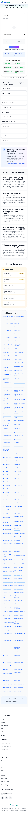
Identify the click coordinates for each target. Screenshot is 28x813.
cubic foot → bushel (18, 615)
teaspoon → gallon (7, 575)
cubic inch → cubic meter (8, 622)
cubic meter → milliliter (19, 362)
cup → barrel (5, 513)
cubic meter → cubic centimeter (7, 366)
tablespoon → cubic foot (7, 560)
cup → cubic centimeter (19, 495)
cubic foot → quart (18, 600)
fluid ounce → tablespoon (17, 529)
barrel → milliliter (17, 644)
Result (4, 38)
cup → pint (5, 502)
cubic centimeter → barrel (7, 416)
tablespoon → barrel (7, 563)
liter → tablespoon (18, 330)
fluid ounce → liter (7, 517)
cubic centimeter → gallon (18, 395)
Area (2, 728)
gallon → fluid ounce (7, 432)
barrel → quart (17, 651)
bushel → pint (6, 680)
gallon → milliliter (6, 420)
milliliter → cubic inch (18, 355)
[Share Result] (19, 41)
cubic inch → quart (18, 626)
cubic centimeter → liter (8, 390)
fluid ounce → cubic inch (8, 536)
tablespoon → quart (18, 548)
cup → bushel (17, 513)
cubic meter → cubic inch (19, 383)
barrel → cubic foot (18, 662)
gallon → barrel (17, 439)
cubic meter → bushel (19, 387)
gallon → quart (17, 424)
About (2, 760)
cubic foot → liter (6, 592)
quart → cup (17, 453)
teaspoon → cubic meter (8, 571)
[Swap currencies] (14, 27)
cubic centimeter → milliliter (18, 391)
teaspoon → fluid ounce (8, 582)
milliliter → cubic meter (8, 344)
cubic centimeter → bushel (18, 416)
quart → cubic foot (18, 460)
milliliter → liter (17, 340)
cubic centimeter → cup (8, 403)
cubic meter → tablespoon (6, 378)
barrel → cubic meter (7, 647)
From (4, 12)
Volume (3, 732)
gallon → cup (17, 428)
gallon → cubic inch (7, 439)
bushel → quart (17, 677)
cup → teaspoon (18, 506)
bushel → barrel (17, 691)
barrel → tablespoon (18, 658)
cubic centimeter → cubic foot (7, 412)
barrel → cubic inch (7, 665)
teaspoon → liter (6, 567)
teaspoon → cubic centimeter (18, 571)
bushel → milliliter (18, 669)
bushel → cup (17, 680)
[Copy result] (23, 41)
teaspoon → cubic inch (19, 585)
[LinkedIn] (2, 797)
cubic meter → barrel (7, 387)
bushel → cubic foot (18, 687)
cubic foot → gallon (7, 600)
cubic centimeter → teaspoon (18, 408)
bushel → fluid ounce (7, 684)
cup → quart (17, 499)
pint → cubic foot (18, 485)
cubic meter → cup (7, 374)
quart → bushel (6, 467)
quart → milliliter (6, 446)
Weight (3, 722)
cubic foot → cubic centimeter (18, 596)
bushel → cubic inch (7, 691)
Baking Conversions (6, 746)
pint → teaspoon (6, 485)
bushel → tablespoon (19, 684)
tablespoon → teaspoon (19, 555)
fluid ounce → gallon (18, 521)
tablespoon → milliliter (19, 316)
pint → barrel (17, 488)
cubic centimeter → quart (7, 399)
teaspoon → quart (18, 575)
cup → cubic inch (18, 509)
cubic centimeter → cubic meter (7, 395)
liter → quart (17, 323)
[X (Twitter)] (10, 797)
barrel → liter (5, 644)
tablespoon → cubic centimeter (18, 544)
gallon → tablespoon (19, 432)
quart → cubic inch (7, 464)
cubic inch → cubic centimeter (18, 622)
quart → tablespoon (18, 457)
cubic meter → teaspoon (19, 378)
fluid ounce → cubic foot (19, 533)
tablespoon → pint (7, 551)
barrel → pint (5, 655)
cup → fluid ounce (18, 502)
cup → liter (16, 492)
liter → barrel (17, 337)
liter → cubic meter (18, 319)
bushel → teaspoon (7, 687)
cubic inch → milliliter (18, 618)
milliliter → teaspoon (18, 352)
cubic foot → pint (6, 603)
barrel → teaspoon (7, 662)
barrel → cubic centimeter (17, 648)
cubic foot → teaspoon (8, 611)
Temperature (4, 725)
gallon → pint (5, 428)
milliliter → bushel (18, 359)
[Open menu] (25, 2)
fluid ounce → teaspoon (8, 533)
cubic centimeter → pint (19, 399)
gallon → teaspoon (7, 435)
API (2, 767)
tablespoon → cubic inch (19, 559)
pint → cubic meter (18, 471)
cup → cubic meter (7, 495)
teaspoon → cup (18, 578)
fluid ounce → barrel (18, 536)
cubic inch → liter (6, 618)
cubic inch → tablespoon (19, 633)
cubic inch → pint (6, 630)
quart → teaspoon (7, 460)
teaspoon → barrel (7, 589)
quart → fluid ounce (7, 457)
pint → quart (5, 478)
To (3, 31)
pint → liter (16, 467)
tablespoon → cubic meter (7, 544)
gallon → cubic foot (18, 435)
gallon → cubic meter (19, 420)
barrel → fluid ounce (7, 658)
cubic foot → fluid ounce (8, 607)
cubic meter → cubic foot (7, 383)
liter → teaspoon (6, 333)
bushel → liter (6, 669)
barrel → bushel (17, 665)
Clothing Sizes (4, 749)
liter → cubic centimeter (8, 323)
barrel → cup (17, 655)
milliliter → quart (17, 348)
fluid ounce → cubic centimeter (7, 521)
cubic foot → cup (18, 603)
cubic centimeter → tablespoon (7, 408)
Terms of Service (5, 781)
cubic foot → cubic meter (7, 596)
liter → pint (5, 326)
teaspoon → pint (6, 578)
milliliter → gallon (6, 348)
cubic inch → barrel (7, 640)
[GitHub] (6, 797)
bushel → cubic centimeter (17, 673)
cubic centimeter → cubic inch (18, 412)
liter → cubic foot (18, 333)
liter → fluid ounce (7, 330)
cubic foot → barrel (7, 615)
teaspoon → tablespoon (19, 582)
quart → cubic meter (18, 446)
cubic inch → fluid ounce (8, 633)
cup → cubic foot (6, 509)
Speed (3, 735)
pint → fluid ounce (7, 481)
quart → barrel (17, 464)
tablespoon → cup (18, 551)
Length (3, 719)
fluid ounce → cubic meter (18, 517)
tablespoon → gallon (7, 548)
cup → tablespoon (7, 506)
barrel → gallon (6, 651)
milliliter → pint (6, 352)
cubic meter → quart (7, 370)
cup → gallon (5, 499)
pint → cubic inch (6, 488)
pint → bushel (6, 492)
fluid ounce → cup (7, 529)
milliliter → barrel (6, 359)
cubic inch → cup (18, 630)
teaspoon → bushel (18, 589)
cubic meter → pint (18, 370)
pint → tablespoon (18, 481)
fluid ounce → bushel (7, 540)
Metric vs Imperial (5, 743)
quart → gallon (17, 449)
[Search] (22, 2)
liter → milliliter (6, 319)
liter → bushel (6, 340)
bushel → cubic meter (7, 673)
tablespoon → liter (18, 540)
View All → (3, 752)
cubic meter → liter (7, 362)
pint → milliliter (6, 471)
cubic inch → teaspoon (8, 637)
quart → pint (5, 453)
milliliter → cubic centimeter (17, 344)
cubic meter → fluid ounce (18, 374)
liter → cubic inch (6, 337)
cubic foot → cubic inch (19, 611)
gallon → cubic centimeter (6, 424)
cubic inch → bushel (18, 640)
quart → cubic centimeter (6, 450)
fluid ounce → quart (7, 525)
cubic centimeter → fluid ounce (19, 403)
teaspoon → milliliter (18, 567)
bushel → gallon (6, 677)
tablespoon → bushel (19, 563)
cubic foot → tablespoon (17, 607)
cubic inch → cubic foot (19, 637)
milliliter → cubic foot (7, 355)
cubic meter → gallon (19, 366)
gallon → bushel (6, 442)
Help (2, 770)
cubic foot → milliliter (19, 592)
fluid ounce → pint (18, 525)
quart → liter (17, 442)
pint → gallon (17, 474)
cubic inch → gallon (7, 626)
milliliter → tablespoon (8, 316)
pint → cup (16, 478)
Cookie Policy (4, 785)
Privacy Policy (4, 778)
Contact (3, 764)
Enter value (5, 18)
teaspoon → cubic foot (8, 585)
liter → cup (16, 326)
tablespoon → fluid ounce (7, 555)
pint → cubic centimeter (8, 474)
